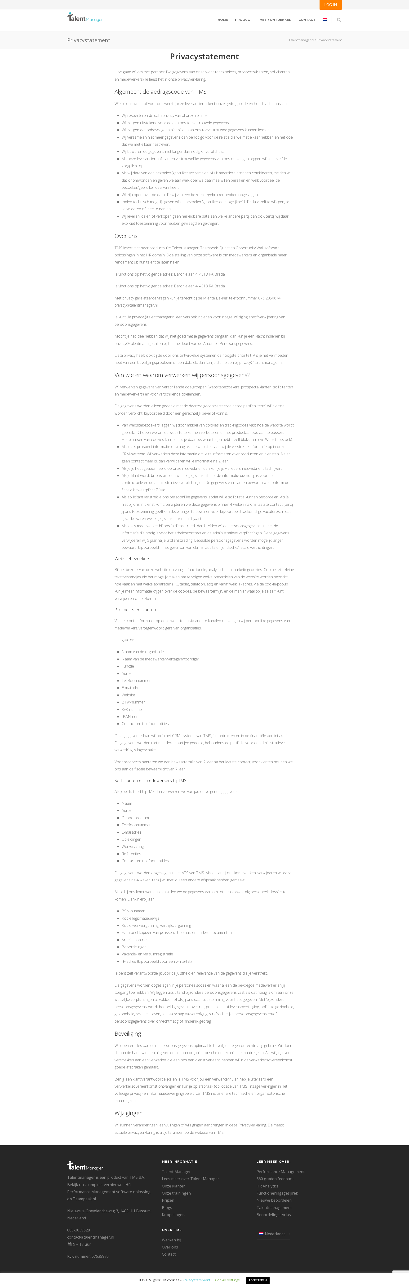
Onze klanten (174, 1186)
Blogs (167, 1207)
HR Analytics (267, 1186)
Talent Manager (176, 1171)
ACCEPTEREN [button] (258, 1280)
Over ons (170, 1247)
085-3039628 (78, 1230)
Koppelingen (173, 1214)
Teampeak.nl (84, 1198)
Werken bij (171, 1240)
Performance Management (281, 1171)
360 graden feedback (275, 1178)
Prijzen (168, 1200)
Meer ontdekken (275, 20)
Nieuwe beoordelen (274, 1200)
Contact (307, 20)
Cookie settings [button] (227, 1280)
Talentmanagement (274, 1207)
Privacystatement (196, 1280)
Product (243, 20)
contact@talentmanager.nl (90, 1237)
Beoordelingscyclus (274, 1214)
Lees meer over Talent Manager (190, 1178)
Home (223, 20)
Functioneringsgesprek (277, 1193)
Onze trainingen (176, 1193)
